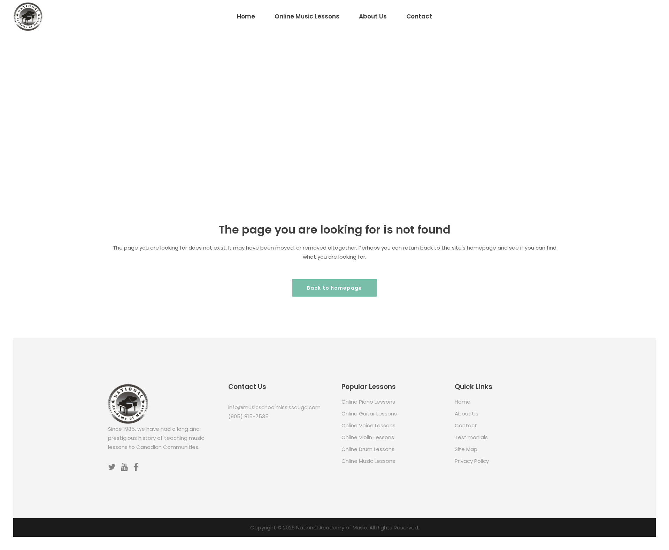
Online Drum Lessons (367, 449)
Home (462, 401)
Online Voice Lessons (368, 425)
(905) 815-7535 (248, 416)
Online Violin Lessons (367, 437)
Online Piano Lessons (368, 401)
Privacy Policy (472, 461)
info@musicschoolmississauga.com (274, 407)
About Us (466, 413)
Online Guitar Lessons (369, 413)
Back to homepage (334, 287)
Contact (466, 425)
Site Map (466, 449)
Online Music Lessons (368, 461)
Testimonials (471, 437)
